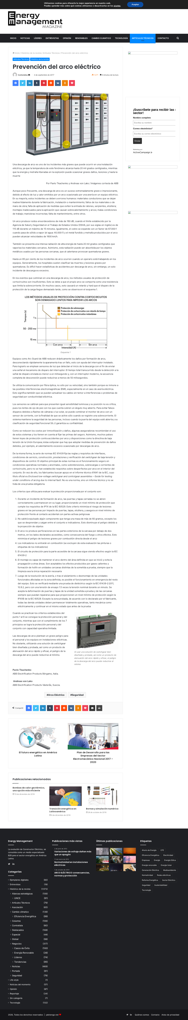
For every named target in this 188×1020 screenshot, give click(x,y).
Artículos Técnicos (142, 38)
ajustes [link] (117, 5)
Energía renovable (149, 865)
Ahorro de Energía (149, 850)
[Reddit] (51, 83)
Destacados (18, 930)
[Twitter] (23, 83)
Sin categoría (16, 998)
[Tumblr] (37, 83)
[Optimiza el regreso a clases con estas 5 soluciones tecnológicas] (129, 867)
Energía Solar (166, 865)
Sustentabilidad (160, 885)
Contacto (163, 38)
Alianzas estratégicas (22, 893)
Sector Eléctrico (168, 880)
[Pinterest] (44, 83)
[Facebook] (16, 83)
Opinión (67, 38)
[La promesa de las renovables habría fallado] (116, 851)
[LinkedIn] (30, 83)
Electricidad (168, 855)
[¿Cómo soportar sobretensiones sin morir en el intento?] (116, 867)
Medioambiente (169, 870)
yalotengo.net (52, 1015)
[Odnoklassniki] (65, 83)
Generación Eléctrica (150, 870)
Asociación (17, 907)
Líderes (38, 38)
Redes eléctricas (164, 875)
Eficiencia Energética (25, 916)
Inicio (13, 38)
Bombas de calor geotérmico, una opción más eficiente (29, 789)
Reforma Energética (150, 880)
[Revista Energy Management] (35, 19)
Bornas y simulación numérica (102, 808)
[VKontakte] (58, 83)
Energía (157, 860)
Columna (16, 921)
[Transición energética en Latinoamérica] (65, 796)
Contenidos (23, 75)
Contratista (17, 925)
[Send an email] (29, 75)
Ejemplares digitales (19, 880)
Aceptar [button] (135, 4)
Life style (14, 980)
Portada (16, 971)
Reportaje (14, 993)
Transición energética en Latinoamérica (62, 810)
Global (15, 939)
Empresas (146, 860)
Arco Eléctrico (56, 694)
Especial (16, 934)
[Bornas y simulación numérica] (102, 796)
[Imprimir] (99, 708)
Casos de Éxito (22, 948)
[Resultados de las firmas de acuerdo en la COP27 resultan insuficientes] (116, 859)
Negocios (16, 943)
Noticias (25, 38)
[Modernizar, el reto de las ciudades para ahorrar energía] (102, 867)
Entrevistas (52, 38)
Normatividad (147, 875)
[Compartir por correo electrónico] (92, 708)
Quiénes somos (142, 1015)
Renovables (81, 38)
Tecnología (121, 38)
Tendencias (20, 961)
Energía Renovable (24, 952)
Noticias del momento (20, 984)
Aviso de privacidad (170, 1015)
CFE (162, 850)
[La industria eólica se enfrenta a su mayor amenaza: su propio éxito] (129, 851)
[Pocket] (72, 83)
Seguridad (78, 694)
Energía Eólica (170, 860)
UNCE (17, 898)
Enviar (137, 141)
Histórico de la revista (31, 53)
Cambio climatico (101, 38)
